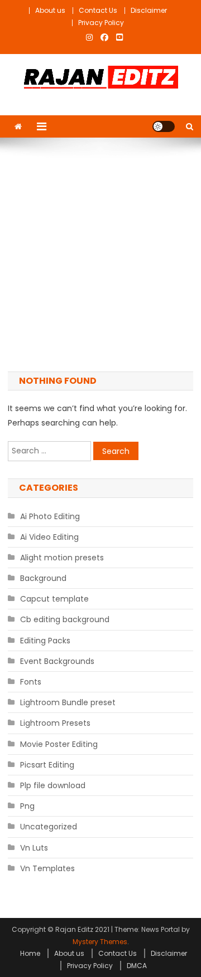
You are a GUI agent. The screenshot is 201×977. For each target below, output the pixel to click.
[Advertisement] (100, 254)
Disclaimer (149, 10)
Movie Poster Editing (59, 744)
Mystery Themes (100, 941)
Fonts (30, 681)
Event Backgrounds (57, 661)
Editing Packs (45, 640)
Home (30, 953)
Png (27, 806)
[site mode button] (163, 126)
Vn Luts (34, 847)
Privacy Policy (101, 22)
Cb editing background (64, 619)
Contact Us (98, 10)
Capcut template (54, 598)
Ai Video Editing (49, 537)
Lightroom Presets (55, 723)
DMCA (137, 965)
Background (43, 578)
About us (50, 10)
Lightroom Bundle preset (68, 702)
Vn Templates (47, 868)
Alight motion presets (62, 557)
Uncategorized (48, 826)
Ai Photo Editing (50, 516)
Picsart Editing (47, 764)
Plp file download (52, 785)
